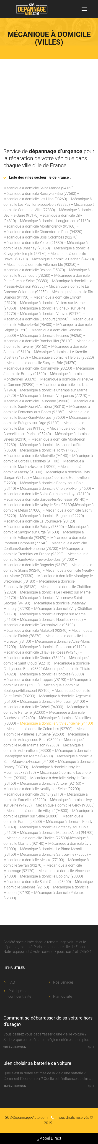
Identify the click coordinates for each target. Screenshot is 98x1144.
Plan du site (62, 996)
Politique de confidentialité (19, 994)
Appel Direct (50, 1138)
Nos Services (63, 982)
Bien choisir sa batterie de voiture (37, 1063)
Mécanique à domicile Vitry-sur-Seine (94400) (56, 723)
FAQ (11, 982)
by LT (91, 1047)
